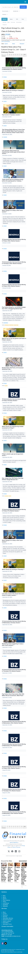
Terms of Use (7, 950)
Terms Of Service (16, 847)
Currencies (13, 22)
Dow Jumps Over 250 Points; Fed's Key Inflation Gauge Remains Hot (12, 478)
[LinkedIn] (15, 851)
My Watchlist (15, 11)
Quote (6, 43)
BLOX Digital (20, 952)
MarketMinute (6, 322)
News (8, 22)
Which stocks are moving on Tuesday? (13, 90)
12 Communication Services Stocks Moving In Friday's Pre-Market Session (14, 510)
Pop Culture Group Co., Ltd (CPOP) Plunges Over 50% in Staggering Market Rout (14, 307)
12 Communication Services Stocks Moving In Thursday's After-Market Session (14, 262)
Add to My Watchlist (5, 41)
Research (22, 43)
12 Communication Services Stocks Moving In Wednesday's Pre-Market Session (14, 68)
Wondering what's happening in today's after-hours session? (12, 644)
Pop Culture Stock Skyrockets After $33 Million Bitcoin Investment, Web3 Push (13, 694)
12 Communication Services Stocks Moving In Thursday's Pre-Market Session (14, 670)
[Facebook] (12, 851)
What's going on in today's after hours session (12, 211)
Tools (23, 19)
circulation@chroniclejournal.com (13, 936)
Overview (4, 22)
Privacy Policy (12, 950)
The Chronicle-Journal (10, 949)
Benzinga (5, 248)
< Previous (4, 55)
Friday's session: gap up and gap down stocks (12, 454)
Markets (4, 19)
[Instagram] (19, 851)
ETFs (17, 19)
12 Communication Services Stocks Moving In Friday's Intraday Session (14, 399)
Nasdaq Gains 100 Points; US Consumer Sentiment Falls (13, 368)
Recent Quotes (5, 11)
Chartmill (5, 101)
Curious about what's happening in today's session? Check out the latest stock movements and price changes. (13, 576)
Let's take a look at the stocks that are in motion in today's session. (13, 594)
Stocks (11, 19)
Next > (25, 55)
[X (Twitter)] (8, 851)
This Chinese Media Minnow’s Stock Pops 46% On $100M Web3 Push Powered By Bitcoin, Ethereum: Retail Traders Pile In (13, 131)
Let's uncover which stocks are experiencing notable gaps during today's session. (13, 152)
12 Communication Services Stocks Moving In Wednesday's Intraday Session (14, 621)
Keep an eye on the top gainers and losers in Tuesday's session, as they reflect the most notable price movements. (14, 97)
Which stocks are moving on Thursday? (13, 569)
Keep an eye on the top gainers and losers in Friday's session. (14, 339)
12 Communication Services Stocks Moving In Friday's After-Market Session (14, 240)
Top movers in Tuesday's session (11, 114)
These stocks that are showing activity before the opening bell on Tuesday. (12, 180)
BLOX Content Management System (10, 952)
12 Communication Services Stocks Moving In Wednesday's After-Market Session (14, 722)
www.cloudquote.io (14, 842)
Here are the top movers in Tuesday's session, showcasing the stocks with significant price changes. (12, 121)
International (18, 22)
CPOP (7, 34)
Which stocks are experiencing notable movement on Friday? (12, 427)
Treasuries (5, 24)
